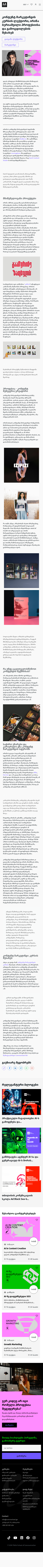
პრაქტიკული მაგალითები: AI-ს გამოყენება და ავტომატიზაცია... (20, 1122)
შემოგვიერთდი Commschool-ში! (15, 1055)
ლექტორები (27, 1496)
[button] (36, 4)
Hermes (6, 775)
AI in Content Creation (15, 1248)
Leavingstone (16, 153)
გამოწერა (21, 1456)
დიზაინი (5, 1496)
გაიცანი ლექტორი (13, 39)
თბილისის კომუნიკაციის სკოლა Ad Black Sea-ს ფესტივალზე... (17, 1199)
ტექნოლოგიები (8, 1501)
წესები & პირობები (30, 1504)
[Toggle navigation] (40, 4)
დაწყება (9, 1425)
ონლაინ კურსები (8, 1472)
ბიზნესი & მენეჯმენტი (11, 1493)
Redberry (23, 139)
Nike (35, 772)
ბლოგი (25, 1472)
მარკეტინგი (10, 45)
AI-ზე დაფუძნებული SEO (17, 1296)
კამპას (27, 284)
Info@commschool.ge (10, 1519)
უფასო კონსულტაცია (31, 1481)
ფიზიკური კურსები (9, 1475)
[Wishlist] (31, 4)
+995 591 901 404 (8, 1525)
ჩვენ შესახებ (28, 1493)
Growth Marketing (13, 1344)
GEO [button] (25, 4)
